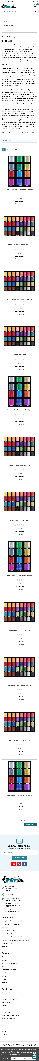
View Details (19, 201)
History (4, 1022)
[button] (19, 30)
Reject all (15, 1058)
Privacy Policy (16, 1054)
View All (4, 946)
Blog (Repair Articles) (8, 1018)
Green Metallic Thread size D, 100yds (19, 795)
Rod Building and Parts (14, 37)
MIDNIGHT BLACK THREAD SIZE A (19, 245)
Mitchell (4, 979)
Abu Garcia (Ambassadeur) (10, 963)
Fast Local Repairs (7, 1009)
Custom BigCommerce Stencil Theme (16, 1046)
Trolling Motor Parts (8, 934)
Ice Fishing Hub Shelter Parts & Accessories (15, 940)
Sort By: (16, 149)
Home (3, 37)
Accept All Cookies (28, 1058)
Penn (3, 966)
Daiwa (3, 957)
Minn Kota (5, 973)
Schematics (5, 927)
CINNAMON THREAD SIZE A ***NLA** (19, 300)
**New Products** (7, 943)
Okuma (4, 976)
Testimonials (6, 1025)
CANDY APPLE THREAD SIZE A (19, 465)
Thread (25, 37)
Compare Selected (31, 824)
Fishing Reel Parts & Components (12, 921)
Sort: (3, 132)
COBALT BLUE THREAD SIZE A (19, 630)
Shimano (4, 960)
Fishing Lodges (6, 1012)
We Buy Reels (6, 1002)
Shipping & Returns (8, 993)
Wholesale (5, 1031)
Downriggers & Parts (8, 930)
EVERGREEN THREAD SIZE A (19, 520)
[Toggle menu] (2, 2)
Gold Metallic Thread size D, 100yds (19, 410)
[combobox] (20, 11)
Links (3, 1028)
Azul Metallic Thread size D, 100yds (19, 575)
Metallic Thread (7, 137)
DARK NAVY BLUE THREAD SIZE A (19, 685)
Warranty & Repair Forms (9, 999)
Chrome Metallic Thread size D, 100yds (19, 190)
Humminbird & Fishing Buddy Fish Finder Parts (16, 937)
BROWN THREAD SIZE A (19, 355)
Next (22, 820)
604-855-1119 (9, 894)
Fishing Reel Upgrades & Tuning (11, 924)
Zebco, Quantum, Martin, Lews (11, 970)
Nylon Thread (7, 140)
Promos (4, 1006)
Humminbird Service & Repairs (11, 1015)
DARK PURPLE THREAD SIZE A (19, 740)
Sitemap (4, 1035)
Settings (5, 1058)
